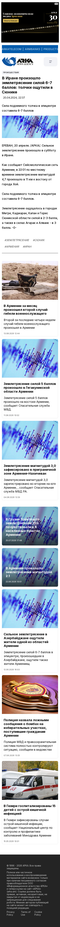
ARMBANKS (32, 49)
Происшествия (11, 72)
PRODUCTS (51, 49)
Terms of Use (25, 913)
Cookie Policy (38, 913)
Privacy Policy (11, 913)
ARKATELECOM (11, 49)
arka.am (12, 891)
